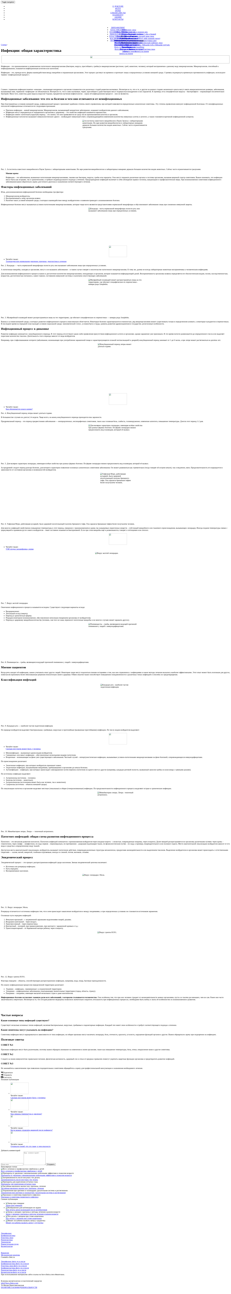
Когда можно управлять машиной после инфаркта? (32, 1130)
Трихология (127, 47)
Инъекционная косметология (126, 41)
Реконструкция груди (10, 1244)
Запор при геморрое (14, 1205)
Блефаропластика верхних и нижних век (131, 32)
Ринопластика (7, 1240)
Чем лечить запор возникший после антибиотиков (26, 1210)
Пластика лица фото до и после (14, 1266)
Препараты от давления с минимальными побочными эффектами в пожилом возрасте (36, 1175)
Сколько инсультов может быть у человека (23, 749)
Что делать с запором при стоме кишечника (24, 1218)
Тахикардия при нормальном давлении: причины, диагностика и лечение (36, 261)
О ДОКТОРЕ (117, 6)
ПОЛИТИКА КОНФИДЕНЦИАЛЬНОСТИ (19, 1287)
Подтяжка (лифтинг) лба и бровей (142, 34)
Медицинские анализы (10, 1255)
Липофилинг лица (128, 30)
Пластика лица (7, 1238)
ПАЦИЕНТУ (117, 15)
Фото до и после (126, 49)
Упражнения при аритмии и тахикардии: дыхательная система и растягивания (33, 1193)
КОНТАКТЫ (117, 19)
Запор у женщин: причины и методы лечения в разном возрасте (32, 1214)
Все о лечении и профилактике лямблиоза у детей (21, 1171)
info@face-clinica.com (9, 1283)
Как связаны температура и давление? (26, 1114)
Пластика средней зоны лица (142, 36)
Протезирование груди (129, 38)
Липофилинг (6, 1233)
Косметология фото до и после (13, 1272)
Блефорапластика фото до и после (15, 1264)
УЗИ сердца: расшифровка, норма (20, 549)
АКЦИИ (118, 17)
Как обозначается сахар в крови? (19, 409)
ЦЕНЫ (118, 11)
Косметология (7, 1246)
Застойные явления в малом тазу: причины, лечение (22, 1188)
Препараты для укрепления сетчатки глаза (18, 1184)
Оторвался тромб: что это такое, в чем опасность (31, 1146)
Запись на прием (126, 54)
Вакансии (5, 1253)
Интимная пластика (127, 43)
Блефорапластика (8, 1235)
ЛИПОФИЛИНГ (118, 28)
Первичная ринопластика (127, 36)
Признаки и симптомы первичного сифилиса (19, 1197)
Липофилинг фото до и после (13, 1261)
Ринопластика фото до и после (13, 1270)
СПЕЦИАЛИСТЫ (118, 13)
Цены (126, 51)
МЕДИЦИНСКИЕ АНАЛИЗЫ (127, 45)
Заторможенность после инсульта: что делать (19, 1180)
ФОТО (118, 8)
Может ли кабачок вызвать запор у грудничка (24, 1223)
